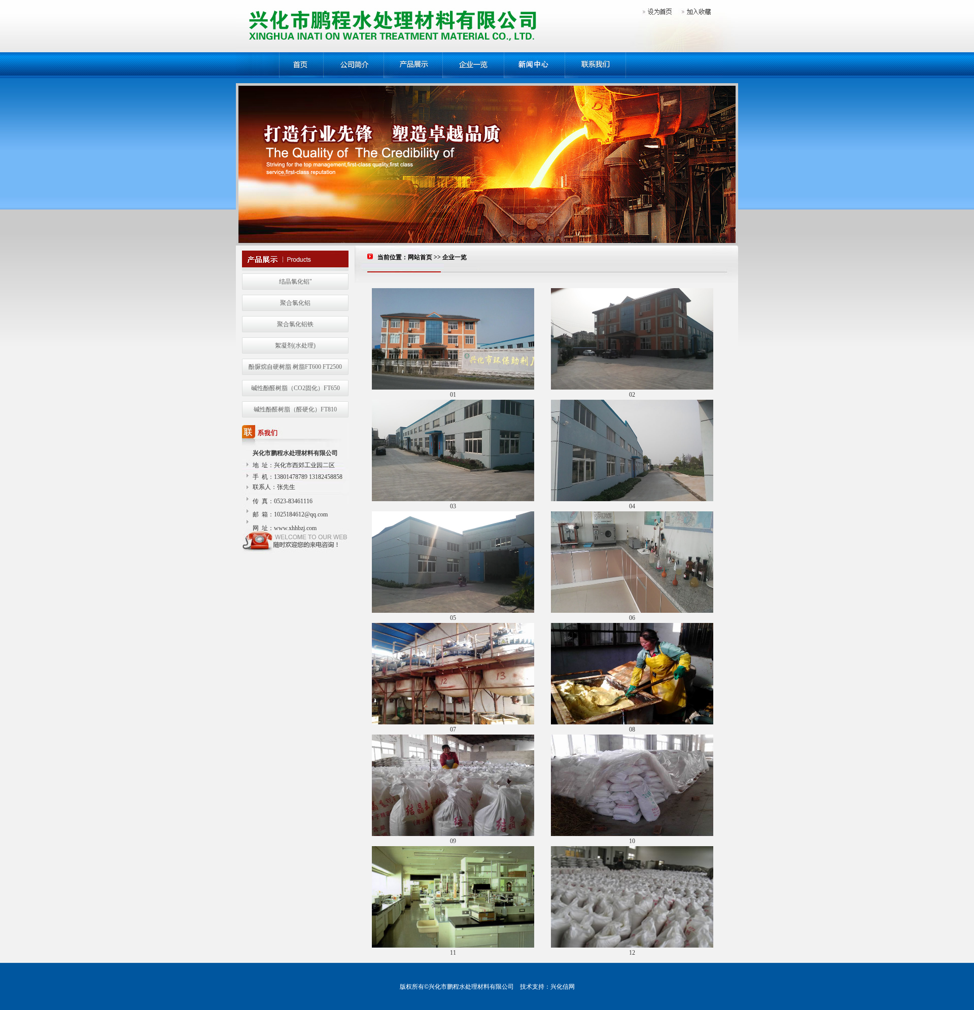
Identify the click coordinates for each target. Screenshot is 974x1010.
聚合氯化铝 (295, 302)
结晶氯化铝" (295, 281)
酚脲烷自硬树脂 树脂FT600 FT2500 (295, 366)
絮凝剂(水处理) (295, 345)
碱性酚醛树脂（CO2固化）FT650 (295, 388)
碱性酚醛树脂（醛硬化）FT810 (295, 409)
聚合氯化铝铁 (295, 324)
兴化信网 (562, 986)
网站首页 (420, 257)
